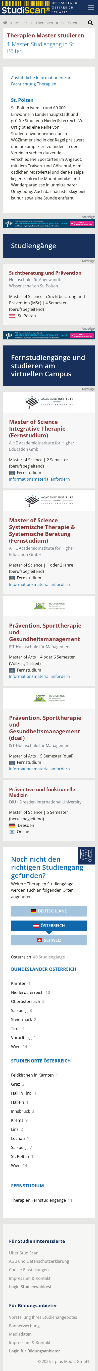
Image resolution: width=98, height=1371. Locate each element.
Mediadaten (20, 1334)
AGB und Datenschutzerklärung (39, 1261)
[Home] (5, 23)
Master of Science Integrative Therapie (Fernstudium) (37, 428)
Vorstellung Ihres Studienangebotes (43, 1317)
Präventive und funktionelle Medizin (42, 792)
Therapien (44, 22)
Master (21, 22)
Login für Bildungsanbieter (34, 1351)
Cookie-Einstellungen (29, 1270)
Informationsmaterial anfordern (39, 479)
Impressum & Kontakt (30, 1278)
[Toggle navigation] (91, 7)
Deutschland (53, 911)
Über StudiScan (23, 1253)
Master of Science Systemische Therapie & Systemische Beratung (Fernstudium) (42, 530)
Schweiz (52, 940)
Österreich (53, 925)
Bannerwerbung (24, 1326)
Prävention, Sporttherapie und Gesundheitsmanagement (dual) (45, 728)
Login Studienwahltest (30, 1286)
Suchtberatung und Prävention (45, 272)
